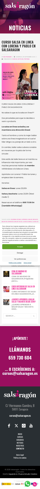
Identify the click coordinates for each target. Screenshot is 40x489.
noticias (20, 59)
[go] (34, 316)
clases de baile (27, 222)
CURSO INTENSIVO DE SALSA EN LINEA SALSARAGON (23, 287)
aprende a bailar (27, 219)
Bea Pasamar (7, 57)
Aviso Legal (27, 263)
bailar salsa (18, 222)
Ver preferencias (20, 259)
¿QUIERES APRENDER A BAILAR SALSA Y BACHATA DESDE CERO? (24, 300)
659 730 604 (20, 357)
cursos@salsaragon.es (20, 373)
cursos (14, 59)
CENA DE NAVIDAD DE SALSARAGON (19, 272)
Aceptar (20, 247)
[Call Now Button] (35, 484)
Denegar (20, 253)
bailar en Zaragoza (8, 222)
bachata (35, 219)
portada (26, 59)
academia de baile (16, 219)
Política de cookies (15, 263)
